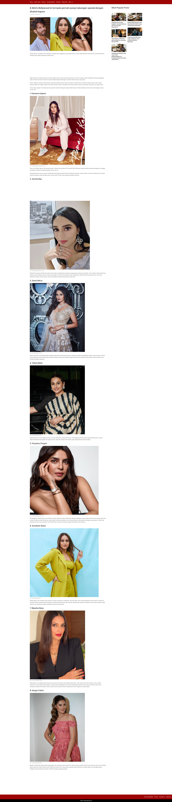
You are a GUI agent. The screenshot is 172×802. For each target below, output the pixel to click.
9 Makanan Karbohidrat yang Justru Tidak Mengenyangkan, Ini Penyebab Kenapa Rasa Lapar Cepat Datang (119, 56)
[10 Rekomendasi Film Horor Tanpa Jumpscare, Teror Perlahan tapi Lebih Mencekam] (135, 32)
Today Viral (64, 2)
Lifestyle (58, 2)
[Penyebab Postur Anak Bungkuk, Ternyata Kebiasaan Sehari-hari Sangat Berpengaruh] (119, 17)
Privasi (156, 796)
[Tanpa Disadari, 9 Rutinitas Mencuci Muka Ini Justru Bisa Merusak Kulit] (119, 33)
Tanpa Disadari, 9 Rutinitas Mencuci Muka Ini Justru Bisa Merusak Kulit (119, 40)
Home (31, 2)
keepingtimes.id (88, 800)
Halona (32, 14)
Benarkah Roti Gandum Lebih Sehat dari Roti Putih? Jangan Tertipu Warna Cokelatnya (135, 24)
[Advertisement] (68, 67)
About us (168, 796)
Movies (43, 2)
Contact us (162, 796)
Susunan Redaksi (148, 796)
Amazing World (51, 2)
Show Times (37, 2)
